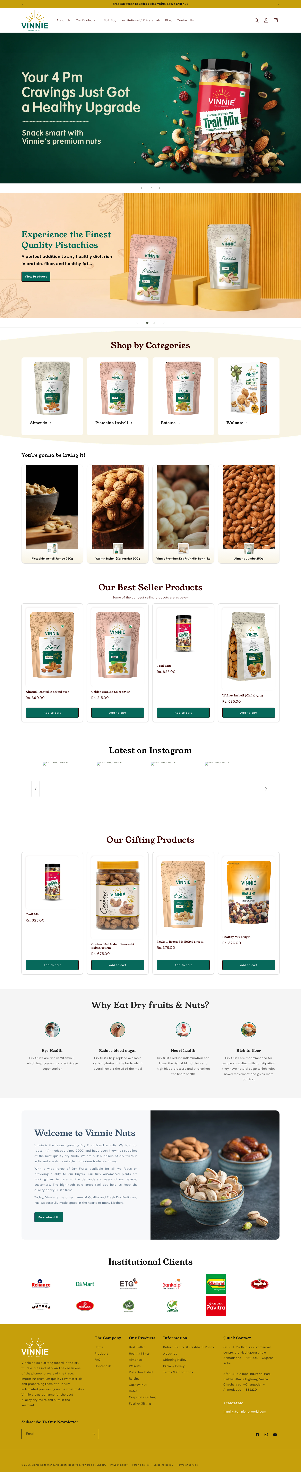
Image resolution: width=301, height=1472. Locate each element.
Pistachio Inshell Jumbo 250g (52, 558)
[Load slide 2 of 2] (153, 323)
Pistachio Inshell (111, 423)
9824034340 (233, 1403)
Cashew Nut (138, 1385)
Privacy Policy (173, 1366)
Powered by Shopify (93, 1464)
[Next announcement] (278, 4)
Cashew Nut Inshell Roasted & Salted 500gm (113, 946)
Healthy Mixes (139, 1353)
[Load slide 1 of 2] (147, 323)
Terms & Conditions (178, 1372)
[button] (87, 20)
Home (99, 1347)
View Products (36, 276)
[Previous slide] (141, 188)
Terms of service (187, 1464)
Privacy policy (119, 1464)
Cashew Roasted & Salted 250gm (180, 942)
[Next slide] (159, 188)
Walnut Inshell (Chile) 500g (242, 695)
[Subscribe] (94, 1434)
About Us (170, 1353)
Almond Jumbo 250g (249, 558)
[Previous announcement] (22, 4)
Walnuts (234, 423)
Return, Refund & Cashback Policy (188, 1347)
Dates (133, 1391)
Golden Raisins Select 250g (110, 692)
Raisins (168, 423)
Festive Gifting (140, 1403)
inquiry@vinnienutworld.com (244, 1411)
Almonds (38, 423)
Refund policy (140, 1464)
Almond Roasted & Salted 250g (47, 692)
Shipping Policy (174, 1360)
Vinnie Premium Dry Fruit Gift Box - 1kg (183, 558)
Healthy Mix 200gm (236, 937)
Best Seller (137, 1347)
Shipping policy (163, 1464)
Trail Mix (164, 666)
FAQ (98, 1360)
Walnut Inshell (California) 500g (117, 558)
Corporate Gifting (142, 1397)
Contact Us (103, 1366)
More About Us (49, 1217)
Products (101, 1353)
